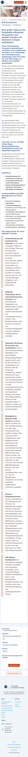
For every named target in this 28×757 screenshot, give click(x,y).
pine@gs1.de (8, 723)
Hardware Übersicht (7, 710)
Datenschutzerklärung (14, 744)
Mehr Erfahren (14, 665)
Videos (3, 717)
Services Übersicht (6, 708)
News (3, 714)
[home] (4, 2)
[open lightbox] (14, 11)
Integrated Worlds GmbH (17, 19)
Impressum (14, 750)
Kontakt (17, 706)
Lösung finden (19, 2)
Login (16, 704)
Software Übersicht (6, 706)
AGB (14, 742)
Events (3, 712)
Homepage (18, 702)
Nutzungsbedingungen (14, 747)
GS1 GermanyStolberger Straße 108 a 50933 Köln (8, 729)
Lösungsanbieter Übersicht (6, 702)
